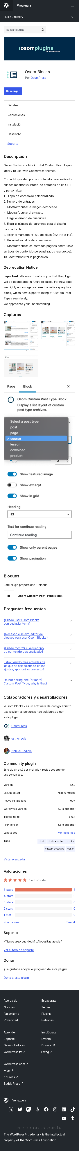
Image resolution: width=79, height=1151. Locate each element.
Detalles (13, 105)
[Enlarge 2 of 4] (70, 326)
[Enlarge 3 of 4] (33, 360)
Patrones (47, 1020)
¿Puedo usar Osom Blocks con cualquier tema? (21, 621)
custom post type (54, 848)
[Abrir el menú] (73, 5)
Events (46, 1039)
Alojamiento (11, 1014)
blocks (70, 841)
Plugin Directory (13, 16)
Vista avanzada (14, 859)
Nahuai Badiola (21, 751)
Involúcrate (48, 1032)
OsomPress (38, 77)
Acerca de (10, 1000)
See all (71, 922)
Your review (11, 922)
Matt (9, 1070)
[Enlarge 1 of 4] (33, 326)
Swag (47, 1052)
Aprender (10, 1032)
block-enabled (56, 841)
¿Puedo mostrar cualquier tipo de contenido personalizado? (24, 649)
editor (70, 848)
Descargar (13, 91)
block (42, 841)
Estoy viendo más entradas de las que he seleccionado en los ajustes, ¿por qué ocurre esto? (24, 665)
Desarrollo (14, 134)
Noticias (9, 1007)
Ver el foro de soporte (19, 950)
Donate (48, 1045)
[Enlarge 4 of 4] (70, 385)
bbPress (11, 1077)
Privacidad (11, 1020)
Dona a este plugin (16, 977)
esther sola (18, 738)
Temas (45, 1007)
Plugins (46, 1014)
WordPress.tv (15, 1052)
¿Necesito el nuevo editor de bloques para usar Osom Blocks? (26, 635)
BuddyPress (14, 1083)
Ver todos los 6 (66, 832)
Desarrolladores (14, 1045)
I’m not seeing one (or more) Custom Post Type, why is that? (25, 681)
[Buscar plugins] (42, 29)
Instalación (15, 124)
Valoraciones (16, 115)
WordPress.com (16, 1064)
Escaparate (49, 1000)
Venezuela (19, 1100)
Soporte (12, 143)
